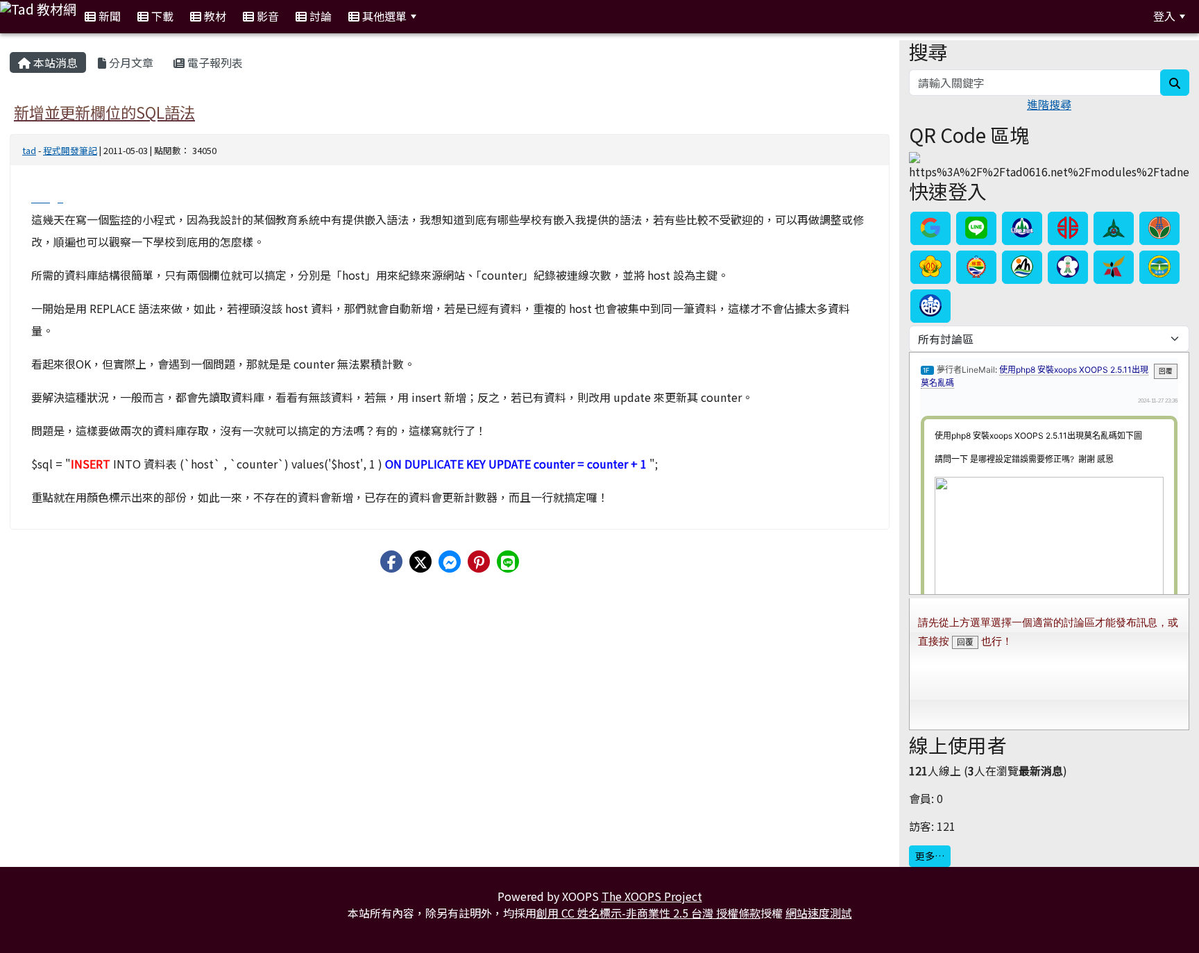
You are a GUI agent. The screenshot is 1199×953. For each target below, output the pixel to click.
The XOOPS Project (652, 896)
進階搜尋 (1049, 104)
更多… (929, 856)
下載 (160, 16)
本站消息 (54, 62)
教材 (213, 16)
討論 (319, 16)
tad (29, 150)
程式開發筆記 (70, 150)
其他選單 (383, 16)
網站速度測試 (818, 912)
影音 (266, 16)
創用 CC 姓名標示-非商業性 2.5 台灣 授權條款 (648, 912)
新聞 (108, 16)
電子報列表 (214, 62)
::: (442, 16)
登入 (1164, 16)
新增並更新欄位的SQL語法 (104, 112)
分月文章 (129, 62)
